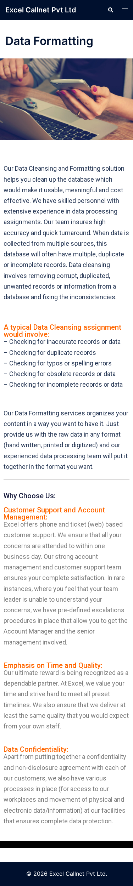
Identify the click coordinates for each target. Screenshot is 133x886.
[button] (110, 10)
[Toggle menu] (125, 10)
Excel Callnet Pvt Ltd (40, 10)
